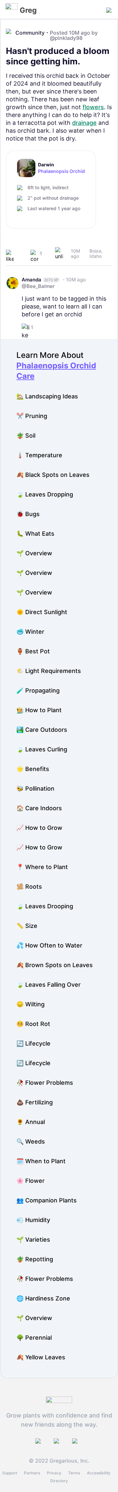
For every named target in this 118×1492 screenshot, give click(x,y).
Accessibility (98, 1472)
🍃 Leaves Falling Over (48, 984)
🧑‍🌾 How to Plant (39, 710)
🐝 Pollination (35, 788)
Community (30, 32)
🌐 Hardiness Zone (43, 1298)
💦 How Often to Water (49, 945)
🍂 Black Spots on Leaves (52, 474)
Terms (74, 1472)
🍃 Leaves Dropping (44, 494)
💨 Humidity (33, 1219)
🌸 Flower (30, 1180)
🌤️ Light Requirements (48, 670)
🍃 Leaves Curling (41, 749)
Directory (59, 1480)
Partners (32, 1472)
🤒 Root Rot (33, 1023)
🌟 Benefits (32, 768)
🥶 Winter (30, 631)
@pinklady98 (66, 38)
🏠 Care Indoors (39, 808)
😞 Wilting (30, 1004)
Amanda (31, 280)
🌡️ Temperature (39, 455)
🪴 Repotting (34, 1259)
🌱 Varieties (33, 1239)
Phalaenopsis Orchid (61, 171)
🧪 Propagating (38, 690)
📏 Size (26, 925)
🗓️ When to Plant (41, 1161)
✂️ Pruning (31, 415)
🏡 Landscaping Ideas (47, 396)
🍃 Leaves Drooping (44, 906)
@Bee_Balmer (38, 286)
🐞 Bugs (28, 514)
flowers (93, 107)
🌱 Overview (34, 553)
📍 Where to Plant (42, 866)
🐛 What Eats (35, 533)
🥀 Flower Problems (44, 1082)
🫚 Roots (29, 886)
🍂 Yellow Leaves (40, 1357)
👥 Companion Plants (46, 1200)
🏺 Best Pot (33, 651)
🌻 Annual (30, 1121)
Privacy (54, 1472)
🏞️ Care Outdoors (41, 729)
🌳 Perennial (34, 1337)
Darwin (46, 164)
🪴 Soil (25, 435)
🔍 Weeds (30, 1141)
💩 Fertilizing (34, 1102)
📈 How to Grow (39, 827)
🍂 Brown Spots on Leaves (54, 965)
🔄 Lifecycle (33, 1043)
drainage (84, 122)
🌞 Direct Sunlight (41, 612)
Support (9, 1472)
